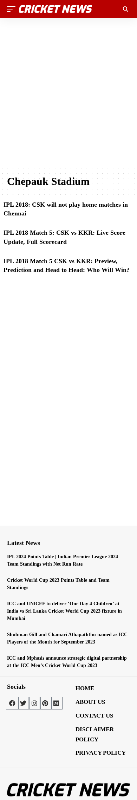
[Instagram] (34, 703)
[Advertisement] (68, 92)
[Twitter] (23, 703)
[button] (13, 9)
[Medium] (56, 703)
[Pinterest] (45, 703)
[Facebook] (12, 703)
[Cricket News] (55, 9)
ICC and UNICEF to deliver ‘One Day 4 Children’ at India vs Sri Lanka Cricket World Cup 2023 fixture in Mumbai (64, 611)
